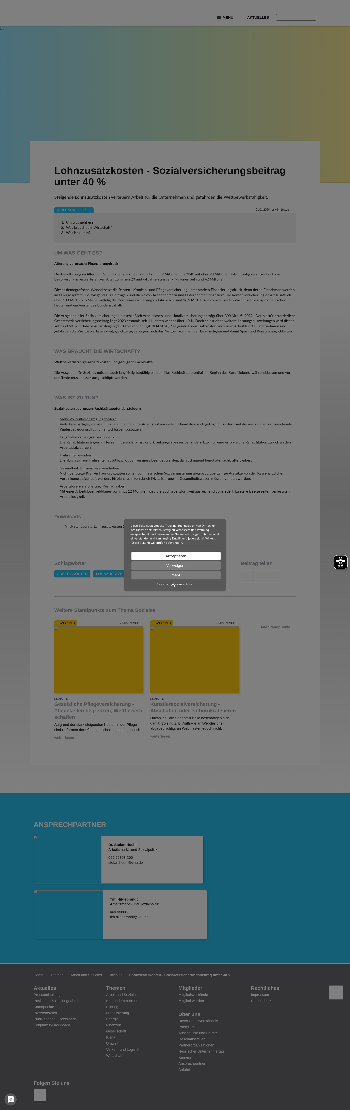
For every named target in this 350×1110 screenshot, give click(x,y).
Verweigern (176, 565)
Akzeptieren (176, 556)
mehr (176, 575)
